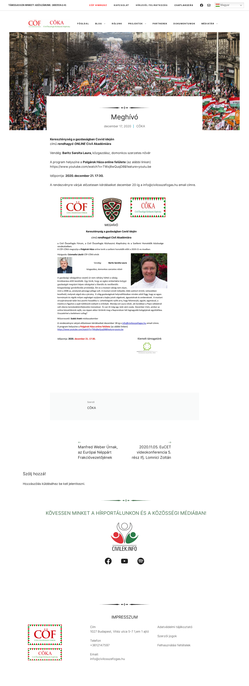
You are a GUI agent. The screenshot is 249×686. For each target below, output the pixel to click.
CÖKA (140, 126)
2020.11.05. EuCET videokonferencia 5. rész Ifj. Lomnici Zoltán (151, 452)
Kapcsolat (121, 5)
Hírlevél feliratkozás (152, 5)
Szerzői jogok (167, 636)
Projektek (135, 23)
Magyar (224, 5)
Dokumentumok (184, 23)
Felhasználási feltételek (174, 645)
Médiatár (207, 23)
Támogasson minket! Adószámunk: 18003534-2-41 (37, 5)
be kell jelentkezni (71, 484)
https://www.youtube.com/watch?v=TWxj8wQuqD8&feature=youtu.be (100, 166)
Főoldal (83, 23)
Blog (98, 23)
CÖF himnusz (98, 5)
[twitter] (208, 5)
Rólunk (117, 23)
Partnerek (160, 23)
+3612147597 (100, 645)
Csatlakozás (183, 5)
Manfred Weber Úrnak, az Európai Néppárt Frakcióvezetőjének (98, 452)
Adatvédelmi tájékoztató (174, 627)
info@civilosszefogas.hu (160, 185)
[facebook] (201, 5)
